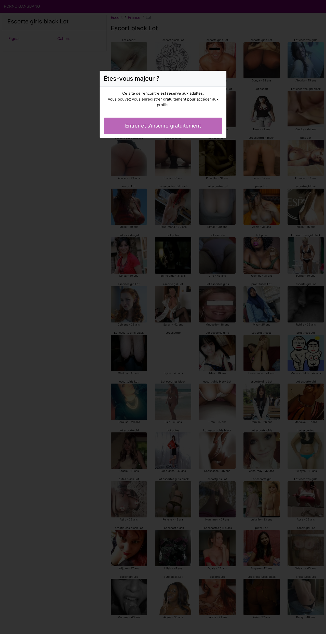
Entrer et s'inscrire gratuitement (163, 126)
